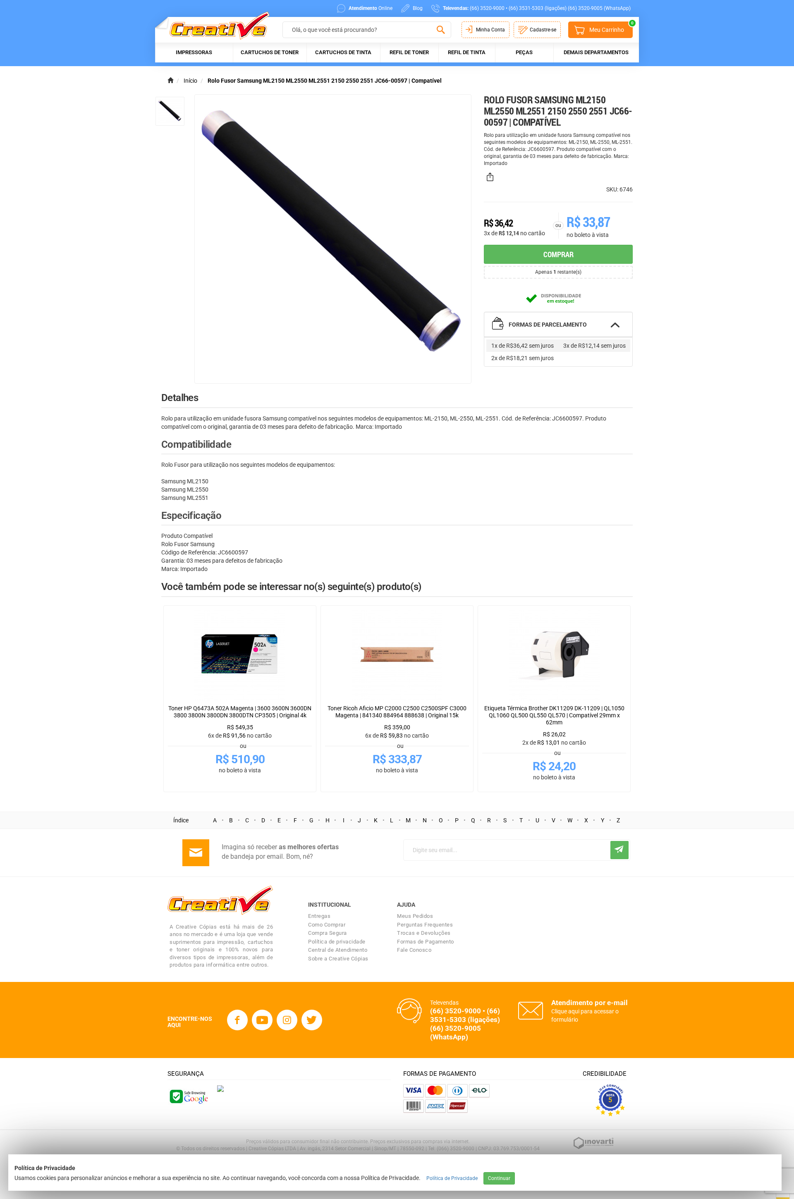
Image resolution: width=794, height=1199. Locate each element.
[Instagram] (287, 1020)
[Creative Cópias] (215, 25)
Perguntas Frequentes (425, 925)
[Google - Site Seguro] (188, 1095)
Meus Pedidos (415, 916)
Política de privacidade (337, 942)
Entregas (319, 916)
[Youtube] (262, 1020)
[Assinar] (619, 850)
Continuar (499, 1178)
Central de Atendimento (337, 950)
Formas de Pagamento (425, 942)
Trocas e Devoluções (424, 933)
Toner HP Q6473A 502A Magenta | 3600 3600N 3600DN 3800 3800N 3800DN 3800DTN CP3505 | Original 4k (239, 712)
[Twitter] (311, 1020)
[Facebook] (237, 1020)
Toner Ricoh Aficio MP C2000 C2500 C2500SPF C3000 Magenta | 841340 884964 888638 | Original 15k (397, 712)
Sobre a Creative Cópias (338, 958)
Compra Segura (327, 933)
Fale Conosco (414, 950)
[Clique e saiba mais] (220, 1088)
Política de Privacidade (452, 1178)
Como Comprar (326, 925)
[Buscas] (441, 30)
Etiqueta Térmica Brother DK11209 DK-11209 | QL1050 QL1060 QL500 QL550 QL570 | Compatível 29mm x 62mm (554, 715)
